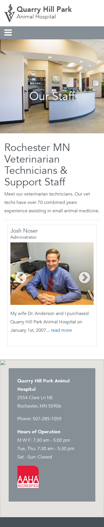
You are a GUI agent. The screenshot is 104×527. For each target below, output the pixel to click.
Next (81, 275)
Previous (18, 275)
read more (61, 330)
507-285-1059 (47, 419)
